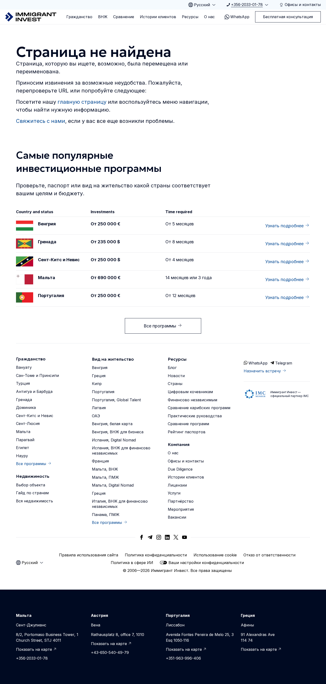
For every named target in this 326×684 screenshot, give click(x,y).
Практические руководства (195, 415)
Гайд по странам (32, 492)
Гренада (24, 399)
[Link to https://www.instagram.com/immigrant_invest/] (158, 537)
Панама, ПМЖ (105, 514)
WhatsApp (239, 16)
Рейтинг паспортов (186, 431)
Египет (22, 447)
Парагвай (25, 439)
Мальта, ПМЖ (105, 477)
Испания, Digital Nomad (114, 440)
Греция (98, 375)
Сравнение (123, 16)
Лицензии (177, 485)
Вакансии (177, 517)
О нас (209, 16)
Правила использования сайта (88, 555)
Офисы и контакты (186, 461)
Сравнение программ (188, 423)
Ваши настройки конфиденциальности (206, 562)
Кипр (97, 383)
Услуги (174, 493)
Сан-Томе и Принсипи (37, 375)
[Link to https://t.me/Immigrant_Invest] (150, 537)
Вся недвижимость (34, 501)
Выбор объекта (30, 485)
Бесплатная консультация (288, 16)
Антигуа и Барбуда (34, 391)
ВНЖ (102, 16)
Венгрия (99, 367)
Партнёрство (181, 501)
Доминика (26, 407)
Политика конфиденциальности (156, 555)
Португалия (103, 391)
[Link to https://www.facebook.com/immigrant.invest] (141, 537)
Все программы (160, 325)
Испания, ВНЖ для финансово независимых (121, 450)
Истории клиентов (158, 16)
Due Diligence (180, 469)
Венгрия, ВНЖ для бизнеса (117, 431)
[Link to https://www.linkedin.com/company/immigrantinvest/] (167, 537)
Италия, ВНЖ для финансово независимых (120, 504)
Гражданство (79, 16)
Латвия (99, 407)
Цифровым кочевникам (190, 391)
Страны (175, 383)
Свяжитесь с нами (40, 121)
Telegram (283, 363)
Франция (100, 461)
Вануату (24, 367)
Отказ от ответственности (269, 555)
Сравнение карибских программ (199, 407)
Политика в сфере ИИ (132, 562)
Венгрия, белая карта (112, 423)
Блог (172, 367)
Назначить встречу (262, 371)
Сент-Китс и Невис (34, 415)
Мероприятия (181, 509)
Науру (22, 455)
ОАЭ (96, 415)
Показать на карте (34, 649)
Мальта (23, 431)
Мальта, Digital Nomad (113, 485)
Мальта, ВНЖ (105, 469)
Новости (176, 375)
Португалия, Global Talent (116, 399)
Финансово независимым (192, 399)
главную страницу (82, 102)
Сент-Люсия (28, 423)
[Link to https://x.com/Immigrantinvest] (176, 537)
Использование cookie (215, 555)
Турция (23, 383)
